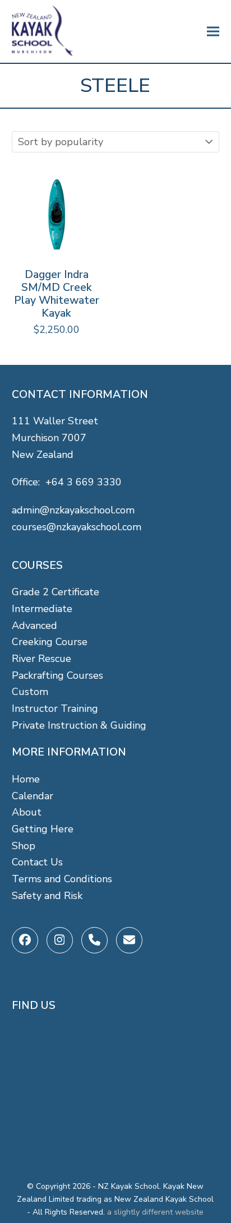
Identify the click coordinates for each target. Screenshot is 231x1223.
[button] (213, 31)
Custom (30, 691)
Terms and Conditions (62, 879)
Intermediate (42, 608)
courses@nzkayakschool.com (76, 527)
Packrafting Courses (57, 675)
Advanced (34, 625)
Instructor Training (55, 708)
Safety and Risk (47, 895)
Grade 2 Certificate (55, 592)
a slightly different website (155, 1212)
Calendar (32, 796)
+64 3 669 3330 (83, 482)
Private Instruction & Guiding (79, 725)
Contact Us (37, 862)
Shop (23, 846)
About (26, 812)
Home (26, 779)
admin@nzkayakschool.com (73, 510)
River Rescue (41, 658)
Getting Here (42, 829)
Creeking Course (49, 641)
